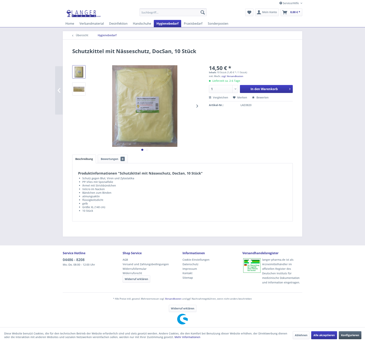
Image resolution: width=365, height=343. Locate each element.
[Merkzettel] (249, 12)
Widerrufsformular (135, 269)
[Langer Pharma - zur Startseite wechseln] (84, 13)
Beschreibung (84, 159)
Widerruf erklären (136, 279)
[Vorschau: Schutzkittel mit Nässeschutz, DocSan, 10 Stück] (79, 72)
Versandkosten (173, 298)
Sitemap (187, 277)
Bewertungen (112, 159)
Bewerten (262, 97)
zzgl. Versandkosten (232, 76)
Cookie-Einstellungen (195, 259)
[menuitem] (173, 12)
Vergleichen (220, 97)
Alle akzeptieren (324, 335)
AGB (125, 259)
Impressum (189, 269)
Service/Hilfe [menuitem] (291, 3)
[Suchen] (203, 12)
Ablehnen (301, 335)
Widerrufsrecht (132, 273)
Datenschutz (190, 264)
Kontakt (187, 273)
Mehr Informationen (187, 337)
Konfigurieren (350, 335)
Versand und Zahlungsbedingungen (146, 264)
